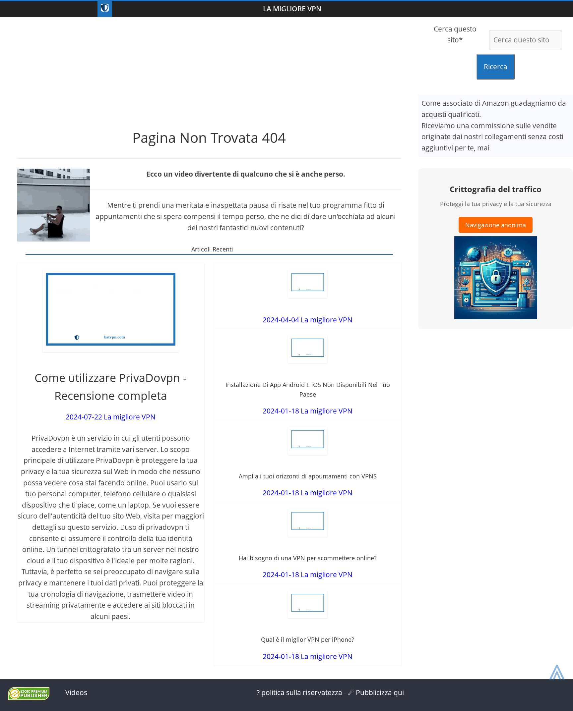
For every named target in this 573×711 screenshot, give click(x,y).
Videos (76, 692)
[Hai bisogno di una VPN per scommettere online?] (308, 522)
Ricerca (495, 66)
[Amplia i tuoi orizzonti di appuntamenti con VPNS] (308, 441)
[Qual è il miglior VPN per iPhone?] (308, 604)
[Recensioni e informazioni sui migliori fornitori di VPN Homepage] (104, 9)
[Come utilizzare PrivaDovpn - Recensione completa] (110, 311)
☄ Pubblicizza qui (376, 692)
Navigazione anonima (495, 225)
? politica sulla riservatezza (299, 692)
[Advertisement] (209, 70)
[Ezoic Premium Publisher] (28, 697)
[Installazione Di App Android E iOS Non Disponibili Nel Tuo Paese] (308, 349)
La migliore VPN (292, 8)
